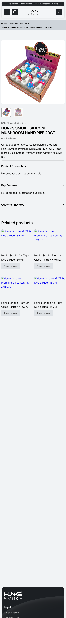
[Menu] (7, 12)
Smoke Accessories (18, 23)
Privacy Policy (11, 612)
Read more (11, 266)
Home (4, 23)
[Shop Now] (15, 12)
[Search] (59, 12)
